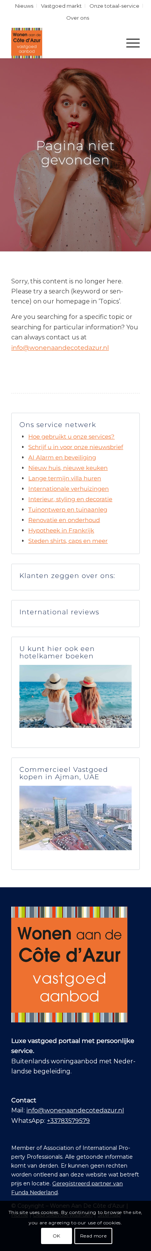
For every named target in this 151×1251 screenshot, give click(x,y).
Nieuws (24, 6)
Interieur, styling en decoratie (70, 499)
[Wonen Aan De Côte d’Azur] (62, 42)
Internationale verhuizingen (68, 488)
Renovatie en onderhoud (64, 520)
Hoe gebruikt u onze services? (71, 436)
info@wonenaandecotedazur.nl (60, 347)
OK (56, 1236)
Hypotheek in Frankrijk (61, 530)
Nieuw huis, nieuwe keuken (68, 467)
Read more (93, 1236)
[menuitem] (24, 6)
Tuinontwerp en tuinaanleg (67, 509)
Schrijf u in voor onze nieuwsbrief (75, 447)
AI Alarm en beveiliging (62, 457)
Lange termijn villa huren (64, 478)
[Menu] (129, 42)
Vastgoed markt (61, 6)
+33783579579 (68, 1120)
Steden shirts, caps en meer (68, 540)
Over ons (77, 18)
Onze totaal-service (114, 6)
